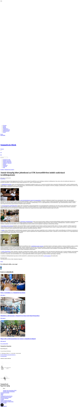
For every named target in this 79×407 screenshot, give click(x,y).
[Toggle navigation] (0, 150)
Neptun (4, 126)
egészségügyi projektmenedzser (26, 221)
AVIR (1, 394)
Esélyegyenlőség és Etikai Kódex (7, 401)
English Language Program (5, 400)
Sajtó (4, 167)
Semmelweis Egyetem (4, 392)
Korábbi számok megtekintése (9, 391)
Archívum (5, 166)
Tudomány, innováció (7, 163)
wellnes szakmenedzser (5, 251)
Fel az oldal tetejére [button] (4, 343)
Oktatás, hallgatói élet (7, 161)
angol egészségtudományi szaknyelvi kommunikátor (30, 200)
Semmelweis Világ (6, 159)
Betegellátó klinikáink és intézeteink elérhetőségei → (8, 354)
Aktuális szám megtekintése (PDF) (9, 390)
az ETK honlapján (47, 255)
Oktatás (1, 261)
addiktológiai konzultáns (6, 184)
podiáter (3, 230)
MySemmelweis (6, 130)
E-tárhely (2, 399)
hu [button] (1, 147)
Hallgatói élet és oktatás (9, 169)
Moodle (4, 127)
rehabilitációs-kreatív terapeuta (37, 246)
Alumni (1, 393)
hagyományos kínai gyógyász (7, 225)
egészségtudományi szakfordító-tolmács (9, 205)
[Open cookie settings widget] (2, 404)
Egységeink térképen (3, 356)
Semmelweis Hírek (8, 145)
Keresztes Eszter (2, 178)
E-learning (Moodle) (4, 398)
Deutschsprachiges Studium (5, 397)
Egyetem (4, 125)
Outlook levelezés (6, 129)
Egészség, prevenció (7, 160)
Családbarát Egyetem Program (6, 396)
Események (5, 165)
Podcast (4, 164)
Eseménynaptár (3, 402)
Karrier (4, 132)
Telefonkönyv (5, 128)
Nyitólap (2, 169)
